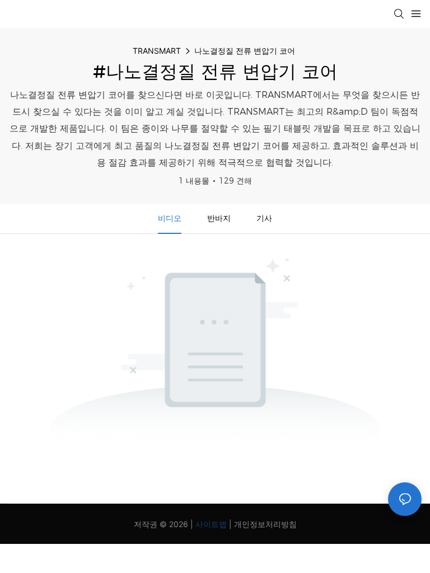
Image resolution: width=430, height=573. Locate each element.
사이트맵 (211, 524)
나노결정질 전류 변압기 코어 (244, 50)
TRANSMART (157, 50)
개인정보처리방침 (265, 524)
